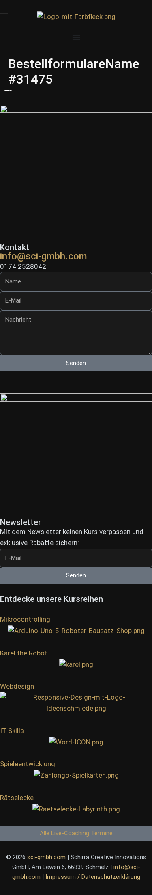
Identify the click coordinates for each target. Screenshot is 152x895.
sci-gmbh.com (46, 857)
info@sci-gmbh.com (43, 256)
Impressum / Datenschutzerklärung (92, 876)
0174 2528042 (23, 266)
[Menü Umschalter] (76, 37)
